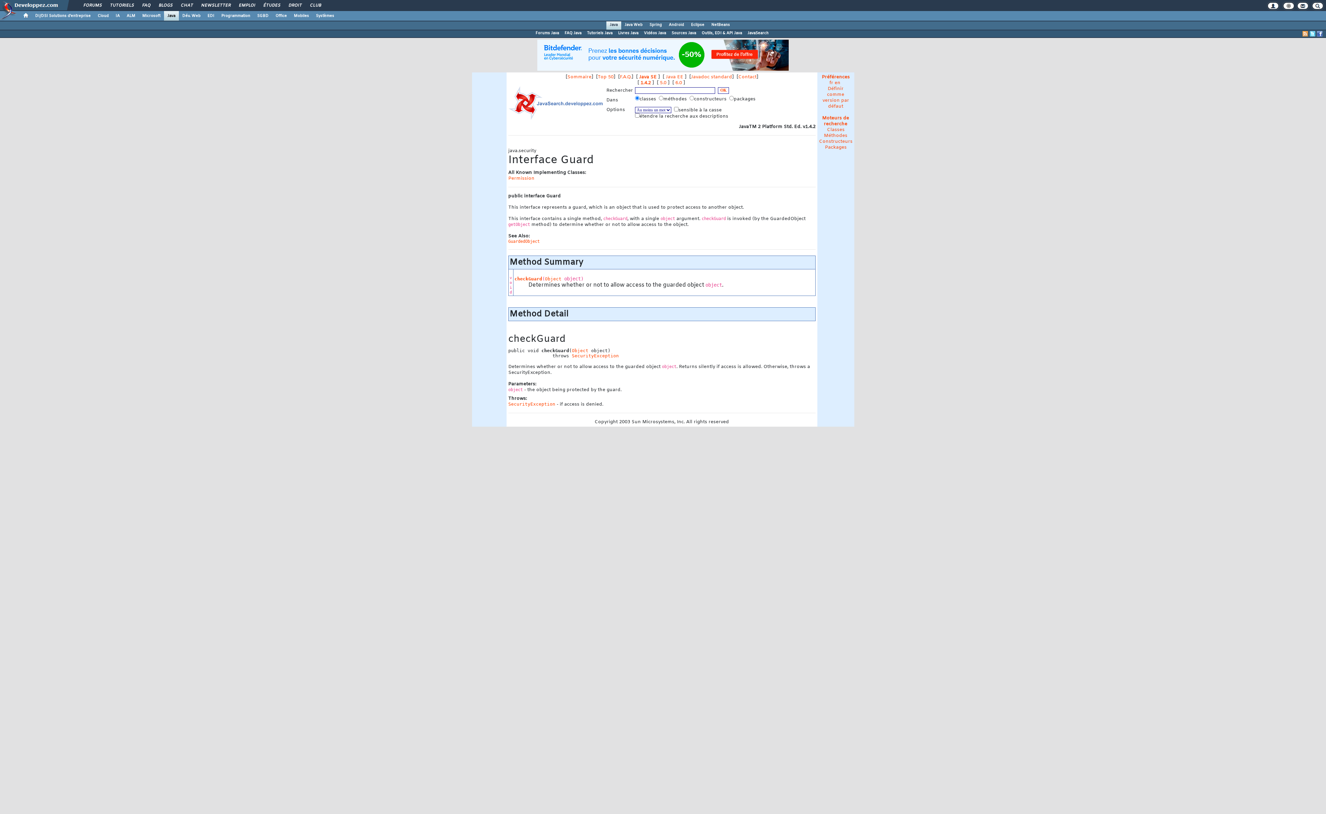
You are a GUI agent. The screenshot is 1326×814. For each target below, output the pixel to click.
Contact (747, 77)
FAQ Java (573, 33)
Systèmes (325, 15)
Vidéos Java (655, 33)
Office (281, 15)
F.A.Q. (626, 77)
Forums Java (547, 33)
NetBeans (720, 24)
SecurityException (595, 355)
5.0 (663, 83)
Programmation (235, 15)
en (837, 83)
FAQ (146, 5)
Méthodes (835, 136)
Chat (186, 5)
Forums (92, 5)
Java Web (634, 24)
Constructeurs (836, 142)
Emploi (247, 5)
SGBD (263, 15)
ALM (131, 15)
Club (315, 5)
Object (553, 278)
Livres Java (628, 33)
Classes (836, 130)
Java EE (674, 77)
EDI (211, 15)
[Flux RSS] (1305, 34)
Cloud (103, 15)
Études (271, 5)
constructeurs (711, 99)
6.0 (678, 83)
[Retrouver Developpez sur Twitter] (1312, 34)
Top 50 (606, 77)
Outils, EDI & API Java (722, 33)
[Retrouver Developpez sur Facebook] (1320, 34)
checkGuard (528, 278)
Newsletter (215, 5)
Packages (836, 147)
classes (648, 99)
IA (118, 15)
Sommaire (579, 77)
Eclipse (697, 24)
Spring (656, 24)
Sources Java (684, 33)
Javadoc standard (711, 77)
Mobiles (301, 15)
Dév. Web (191, 15)
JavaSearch (758, 33)
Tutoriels (121, 5)
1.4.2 (645, 83)
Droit (295, 5)
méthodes (675, 99)
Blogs (165, 5)
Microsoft (151, 15)
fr (831, 83)
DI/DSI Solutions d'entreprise (63, 15)
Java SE (648, 77)
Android (676, 24)
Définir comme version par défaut (836, 97)
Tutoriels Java (600, 33)
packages (745, 99)
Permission (521, 178)
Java (171, 15)
